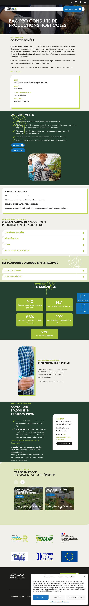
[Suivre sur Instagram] (76, 2)
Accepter (41, 597)
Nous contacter (70, 9)
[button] (85, 577)
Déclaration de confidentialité (59, 602)
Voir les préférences (76, 597)
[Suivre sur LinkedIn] (71, 2)
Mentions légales (17, 597)
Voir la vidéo (18, 150)
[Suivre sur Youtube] (85, 2)
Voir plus (15, 145)
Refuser (57, 597)
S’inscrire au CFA (64, 443)
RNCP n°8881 (15, 71)
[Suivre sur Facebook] (80, 2)
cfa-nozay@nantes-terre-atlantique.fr (63, 437)
